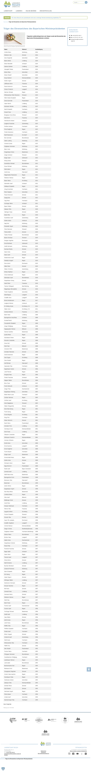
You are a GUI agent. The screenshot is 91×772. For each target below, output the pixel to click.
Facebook (73, 754)
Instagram (69, 754)
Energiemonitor (86, 754)
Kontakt (6, 755)
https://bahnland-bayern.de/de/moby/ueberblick (26, 720)
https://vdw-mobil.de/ (13, 720)
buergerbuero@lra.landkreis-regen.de (12, 753)
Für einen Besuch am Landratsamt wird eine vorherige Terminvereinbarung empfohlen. (36, 17)
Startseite (6, 22)
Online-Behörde (31, 11)
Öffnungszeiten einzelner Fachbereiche (78, 751)
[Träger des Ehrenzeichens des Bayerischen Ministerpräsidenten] (14, 44)
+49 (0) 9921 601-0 (77, 35)
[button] (3, 769)
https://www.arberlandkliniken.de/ (52, 720)
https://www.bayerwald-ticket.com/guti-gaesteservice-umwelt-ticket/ (39, 720)
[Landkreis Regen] (45, 743)
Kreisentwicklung (46, 11)
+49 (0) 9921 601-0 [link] (10, 752)
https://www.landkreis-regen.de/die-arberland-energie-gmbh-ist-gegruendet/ (45, 733)
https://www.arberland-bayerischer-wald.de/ (65, 720)
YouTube (77, 754)
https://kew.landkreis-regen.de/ (78, 720)
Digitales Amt (82, 754)
